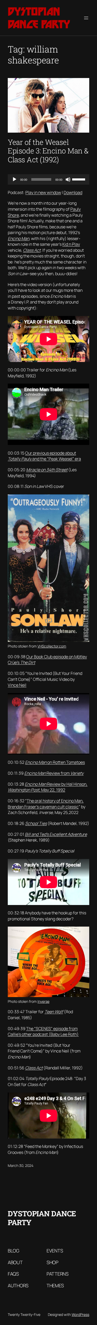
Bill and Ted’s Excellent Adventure (56, 834)
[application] (48, 179)
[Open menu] (86, 18)
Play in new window (43, 192)
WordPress (80, 1314)
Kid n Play (71, 244)
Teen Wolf (53, 1011)
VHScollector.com (52, 646)
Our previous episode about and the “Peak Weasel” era (44, 456)
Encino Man (18, 238)
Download (73, 192)
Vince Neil (17, 685)
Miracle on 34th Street (47, 470)
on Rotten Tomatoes (55, 762)
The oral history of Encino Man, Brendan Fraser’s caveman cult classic (46, 804)
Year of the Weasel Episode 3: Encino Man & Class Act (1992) (48, 151)
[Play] (14, 179)
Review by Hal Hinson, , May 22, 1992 (47, 787)
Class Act (32, 250)
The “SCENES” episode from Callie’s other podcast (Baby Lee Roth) (43, 1031)
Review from (54, 773)
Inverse (43, 1001)
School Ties (36, 823)
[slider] (79, 179)
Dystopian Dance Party (39, 17)
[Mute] (68, 179)
